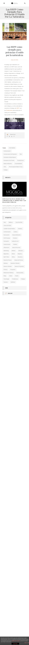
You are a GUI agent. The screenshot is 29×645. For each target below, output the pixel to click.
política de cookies (16, 640)
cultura (15, 231)
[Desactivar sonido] (19, 125)
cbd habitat (12, 148)
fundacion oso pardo (9, 160)
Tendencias (15, 279)
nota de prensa (7, 260)
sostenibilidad (18, 163)
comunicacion (7, 151)
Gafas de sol (15, 241)
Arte (5, 222)
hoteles (15, 244)
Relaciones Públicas (8, 272)
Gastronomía (7, 244)
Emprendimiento (16, 235)
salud (10, 276)
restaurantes (20, 272)
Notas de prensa (19, 260)
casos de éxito (7, 225)
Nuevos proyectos (19, 266)
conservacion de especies (10, 154)
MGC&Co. (21, 250)
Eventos (15, 238)
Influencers (6, 247)
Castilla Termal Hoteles (9, 228)
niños (13, 257)
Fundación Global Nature (10, 157)
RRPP (17, 108)
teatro (16, 276)
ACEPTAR (15, 643)
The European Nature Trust (15, 166)
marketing (6, 250)
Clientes (20, 228)
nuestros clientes (15, 263)
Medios (13, 250)
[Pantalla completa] (22, 125)
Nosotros (20, 257)
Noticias (6, 263)
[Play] (7, 125)
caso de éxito (19, 222)
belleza (10, 222)
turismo (6, 282)
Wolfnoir (13, 282)
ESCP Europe (7, 238)
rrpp (5, 276)
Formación (6, 241)
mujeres (20, 253)
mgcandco (6, 253)
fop (21, 154)
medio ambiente (8, 163)
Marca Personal (16, 247)
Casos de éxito (14, 60)
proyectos (12, 269)
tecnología (6, 279)
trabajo (5, 170)
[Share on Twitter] (9, 136)
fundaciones (9, 110)
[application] (14, 123)
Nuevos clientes (8, 266)
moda (13, 253)
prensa (5, 269)
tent (5, 166)
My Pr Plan (6, 257)
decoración (6, 235)
